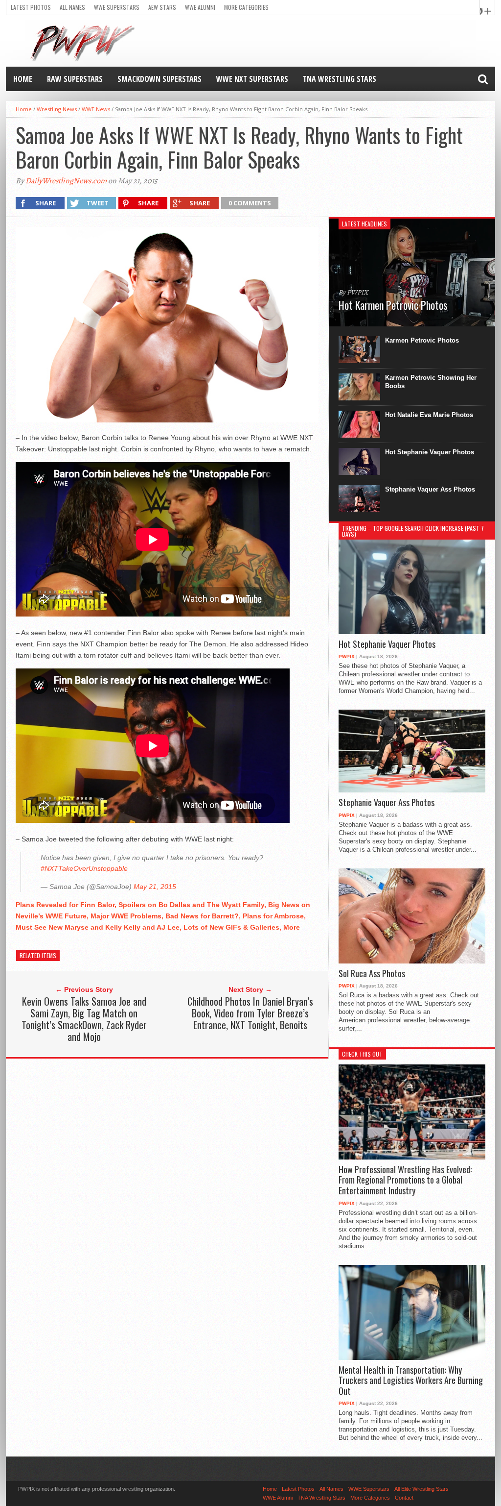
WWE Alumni (200, 7)
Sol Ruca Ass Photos (372, 973)
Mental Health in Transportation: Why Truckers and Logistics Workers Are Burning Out (411, 1381)
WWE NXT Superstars (252, 79)
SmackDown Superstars (159, 79)
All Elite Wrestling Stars (421, 1489)
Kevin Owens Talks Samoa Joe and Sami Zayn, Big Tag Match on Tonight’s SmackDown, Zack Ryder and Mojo (84, 1018)
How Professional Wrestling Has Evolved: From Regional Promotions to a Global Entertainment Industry (405, 1180)
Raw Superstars (75, 79)
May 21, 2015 (155, 886)
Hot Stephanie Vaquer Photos (429, 452)
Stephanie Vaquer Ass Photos (430, 489)
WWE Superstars (116, 7)
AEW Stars (162, 7)
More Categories (246, 7)
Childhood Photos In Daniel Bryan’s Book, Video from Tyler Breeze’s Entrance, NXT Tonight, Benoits (250, 1013)
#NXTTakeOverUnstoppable (84, 868)
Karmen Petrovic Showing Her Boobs (431, 382)
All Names (72, 7)
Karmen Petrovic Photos (422, 340)
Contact (404, 1498)
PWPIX (347, 656)
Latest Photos (31, 7)
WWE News (96, 109)
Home (22, 79)
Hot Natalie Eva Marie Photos (429, 415)
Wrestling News (57, 109)
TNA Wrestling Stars (339, 79)
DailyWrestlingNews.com (66, 180)
